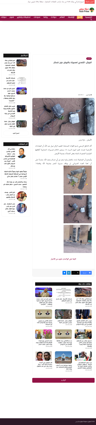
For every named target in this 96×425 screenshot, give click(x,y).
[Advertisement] (48, 36)
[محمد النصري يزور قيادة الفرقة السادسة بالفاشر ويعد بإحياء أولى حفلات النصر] (43, 334)
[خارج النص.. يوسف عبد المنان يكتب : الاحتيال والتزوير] (21, 196)
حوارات (3, 17)
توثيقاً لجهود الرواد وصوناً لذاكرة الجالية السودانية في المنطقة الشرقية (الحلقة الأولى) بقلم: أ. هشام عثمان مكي (15, 174)
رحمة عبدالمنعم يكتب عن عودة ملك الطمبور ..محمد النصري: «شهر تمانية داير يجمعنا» (15, 184)
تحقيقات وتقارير (24, 17)
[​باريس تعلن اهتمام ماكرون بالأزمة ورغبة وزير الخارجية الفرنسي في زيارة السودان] (83, 314)
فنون (12, 17)
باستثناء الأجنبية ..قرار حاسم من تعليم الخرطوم (64, 300)
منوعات (37, 17)
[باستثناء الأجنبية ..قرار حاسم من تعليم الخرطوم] (63, 292)
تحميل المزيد (16, 133)
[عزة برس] (87, 10)
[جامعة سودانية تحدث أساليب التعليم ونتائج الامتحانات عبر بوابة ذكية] (63, 357)
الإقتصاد (71, 17)
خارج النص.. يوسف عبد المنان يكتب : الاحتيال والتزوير (9, 194)
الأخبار (80, 17)
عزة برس (88, 95)
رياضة (46, 17)
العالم (62, 17)
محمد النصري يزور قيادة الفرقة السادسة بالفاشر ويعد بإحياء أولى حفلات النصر (44, 343)
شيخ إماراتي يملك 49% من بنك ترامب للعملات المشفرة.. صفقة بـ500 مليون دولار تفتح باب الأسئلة (49, 1)
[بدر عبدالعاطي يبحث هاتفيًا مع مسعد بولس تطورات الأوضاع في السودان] (63, 334)
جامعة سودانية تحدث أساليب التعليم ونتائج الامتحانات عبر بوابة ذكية (64, 367)
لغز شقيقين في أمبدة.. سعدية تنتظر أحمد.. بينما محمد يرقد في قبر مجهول (44, 364)
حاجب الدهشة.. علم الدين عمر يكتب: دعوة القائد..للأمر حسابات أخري (9, 207)
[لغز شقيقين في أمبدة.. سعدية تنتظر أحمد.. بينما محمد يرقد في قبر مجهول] (43, 356)
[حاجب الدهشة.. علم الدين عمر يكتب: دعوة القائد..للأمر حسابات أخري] (21, 208)
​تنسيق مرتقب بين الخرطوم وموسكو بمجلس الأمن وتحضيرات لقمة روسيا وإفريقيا (84, 343)
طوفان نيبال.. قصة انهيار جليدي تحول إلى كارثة (65, 321)
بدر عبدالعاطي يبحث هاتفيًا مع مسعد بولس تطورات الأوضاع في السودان (64, 343)
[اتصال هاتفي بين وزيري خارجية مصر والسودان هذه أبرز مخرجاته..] (43, 314)
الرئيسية (88, 17)
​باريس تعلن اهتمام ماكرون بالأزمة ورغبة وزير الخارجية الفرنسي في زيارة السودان (84, 322)
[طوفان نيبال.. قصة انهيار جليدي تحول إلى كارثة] (63, 314)
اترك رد (63, 380)
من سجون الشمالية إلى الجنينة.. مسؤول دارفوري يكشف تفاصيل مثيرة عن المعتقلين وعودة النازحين (84, 365)
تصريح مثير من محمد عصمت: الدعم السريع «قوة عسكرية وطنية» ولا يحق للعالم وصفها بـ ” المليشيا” (44, 302)
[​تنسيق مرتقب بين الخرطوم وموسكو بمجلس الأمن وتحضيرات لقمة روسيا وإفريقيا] (83, 334)
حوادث (53, 17)
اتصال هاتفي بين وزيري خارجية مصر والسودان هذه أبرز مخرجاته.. (44, 322)
